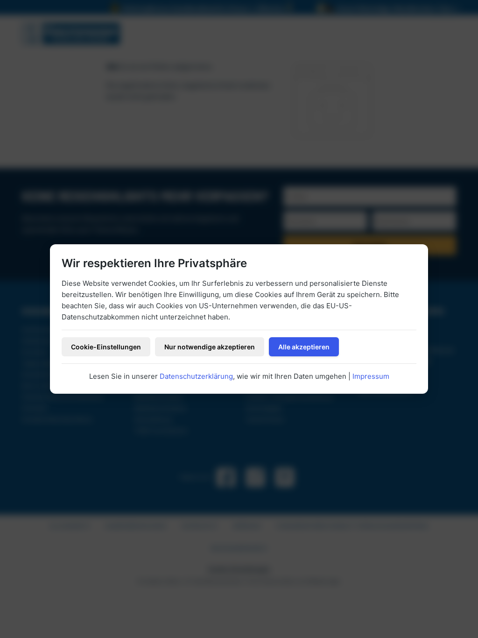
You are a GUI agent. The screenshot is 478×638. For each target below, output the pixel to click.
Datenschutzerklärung (196, 376)
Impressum (370, 376)
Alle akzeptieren (304, 347)
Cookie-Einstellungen (106, 347)
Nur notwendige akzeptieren (209, 347)
